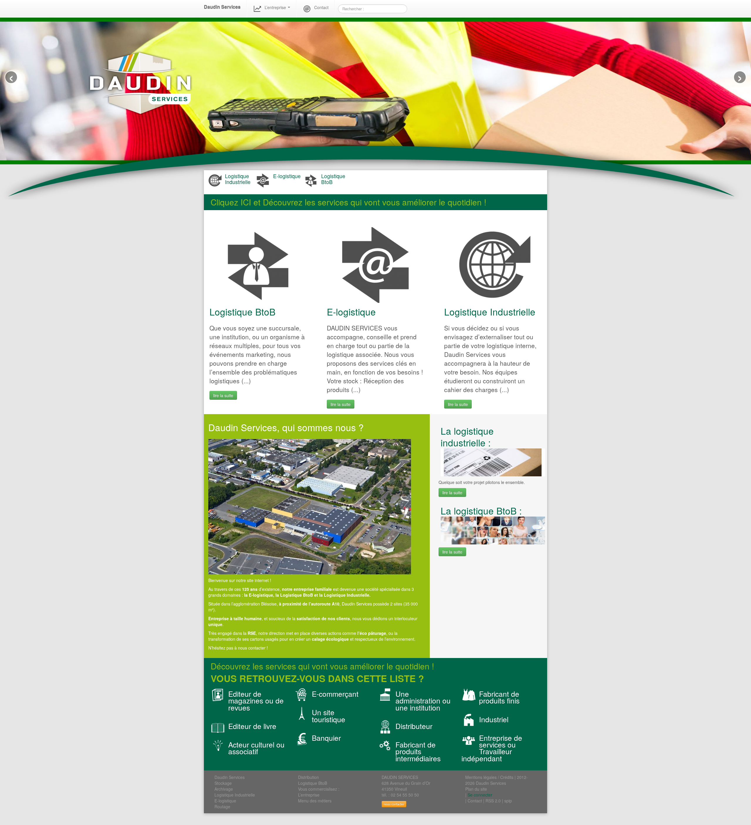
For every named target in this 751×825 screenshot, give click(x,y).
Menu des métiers (314, 801)
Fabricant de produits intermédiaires (418, 751)
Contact (321, 7)
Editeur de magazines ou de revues (256, 701)
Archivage (223, 789)
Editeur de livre (252, 726)
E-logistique (351, 311)
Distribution (308, 777)
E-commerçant (335, 694)
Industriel (493, 719)
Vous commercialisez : (318, 789)
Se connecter (480, 795)
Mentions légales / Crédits (489, 777)
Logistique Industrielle (489, 311)
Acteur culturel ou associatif (256, 747)
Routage (222, 806)
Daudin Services (222, 7)
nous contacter (394, 804)
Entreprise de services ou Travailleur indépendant (491, 748)
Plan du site (476, 789)
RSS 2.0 (493, 801)
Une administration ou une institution (423, 701)
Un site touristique (328, 715)
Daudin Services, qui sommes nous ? (286, 427)
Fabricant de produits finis (499, 697)
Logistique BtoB (242, 311)
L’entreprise (276, 7)
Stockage (223, 783)
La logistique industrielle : (467, 436)
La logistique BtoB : (481, 510)
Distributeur (413, 726)
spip (508, 801)
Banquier (326, 738)
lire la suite (223, 395)
